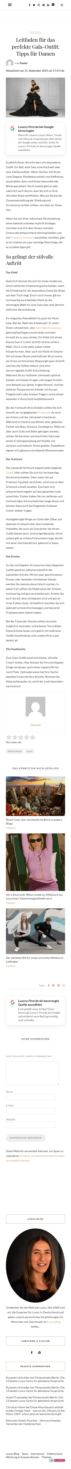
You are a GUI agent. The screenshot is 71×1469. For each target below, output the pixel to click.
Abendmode (14, 751)
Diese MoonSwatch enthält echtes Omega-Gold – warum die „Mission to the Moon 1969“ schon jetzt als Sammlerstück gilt (35, 1411)
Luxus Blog (53, 1321)
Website (10, 1119)
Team (25, 1453)
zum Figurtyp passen (48, 327)
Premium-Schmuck (22, 237)
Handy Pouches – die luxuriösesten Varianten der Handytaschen (33, 1422)
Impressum (37, 1453)
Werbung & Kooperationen (22, 1457)
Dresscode (43, 412)
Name (9, 1091)
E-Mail (9, 1105)
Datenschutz (54, 1453)
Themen (46, 1457)
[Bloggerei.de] (57, 1461)
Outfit (9, 472)
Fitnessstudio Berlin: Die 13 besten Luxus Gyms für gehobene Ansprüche (35, 1379)
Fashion (35, 32)
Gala (30, 751)
